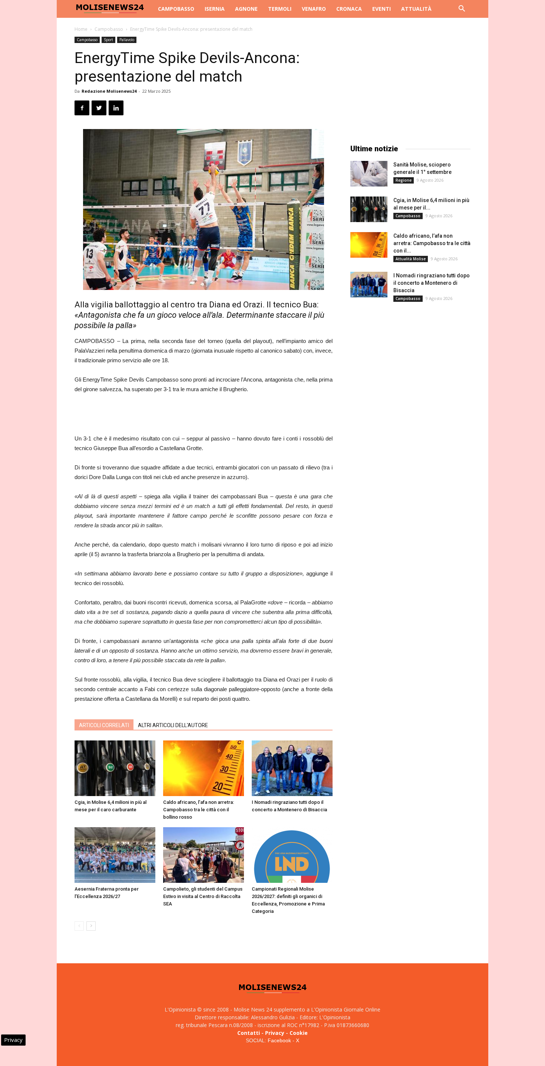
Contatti (248, 1032)
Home (81, 29)
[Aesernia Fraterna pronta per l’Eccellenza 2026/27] (115, 855)
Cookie (299, 1032)
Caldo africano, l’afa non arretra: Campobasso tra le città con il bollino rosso (198, 809)
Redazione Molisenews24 (109, 91)
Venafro (314, 8)
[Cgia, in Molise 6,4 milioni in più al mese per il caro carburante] (115, 768)
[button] (461, 9)
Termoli (279, 8)
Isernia (215, 8)
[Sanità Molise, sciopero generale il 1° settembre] (368, 174)
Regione (404, 180)
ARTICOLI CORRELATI (104, 725)
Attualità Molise (411, 258)
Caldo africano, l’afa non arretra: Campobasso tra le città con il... (431, 243)
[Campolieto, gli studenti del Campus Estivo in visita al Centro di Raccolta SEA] (203, 855)
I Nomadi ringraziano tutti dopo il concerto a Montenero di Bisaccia (431, 283)
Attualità (416, 8)
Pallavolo (126, 39)
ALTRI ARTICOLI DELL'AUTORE (173, 725)
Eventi (381, 8)
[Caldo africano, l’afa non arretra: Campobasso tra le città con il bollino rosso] (203, 768)
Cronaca (349, 8)
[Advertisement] (203, 415)
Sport (108, 39)
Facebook (279, 1040)
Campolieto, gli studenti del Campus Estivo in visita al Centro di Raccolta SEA (202, 896)
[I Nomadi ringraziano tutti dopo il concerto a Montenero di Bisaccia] (292, 768)
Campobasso (176, 8)
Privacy (274, 1032)
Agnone (246, 8)
